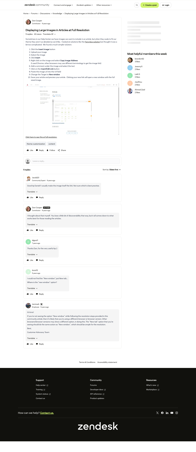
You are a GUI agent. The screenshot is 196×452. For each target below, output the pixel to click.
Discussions (45, 13)
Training (39, 389)
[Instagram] (176, 413)
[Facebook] (162, 413)
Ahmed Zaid (140, 89)
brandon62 (139, 59)
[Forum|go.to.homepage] (37, 5)
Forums (34, 13)
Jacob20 (35, 177)
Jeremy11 (138, 66)
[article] (72, 188)
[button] (150, 5)
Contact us (40, 398)
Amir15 (35, 270)
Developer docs (97, 389)
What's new (151, 385)
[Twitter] (157, 413)
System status (42, 394)
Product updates (97, 398)
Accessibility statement (107, 362)
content (52, 144)
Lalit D (137, 74)
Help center (41, 385)
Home (26, 13)
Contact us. (47, 413)
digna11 (35, 240)
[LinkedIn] (167, 413)
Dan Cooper (37, 20)
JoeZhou (138, 82)
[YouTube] (172, 413)
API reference (96, 394)
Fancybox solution (92, 42)
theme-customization (36, 144)
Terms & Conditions (87, 362)
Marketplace (151, 389)
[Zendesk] (98, 429)
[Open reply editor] (72, 161)
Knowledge (57, 13)
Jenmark (35, 304)
